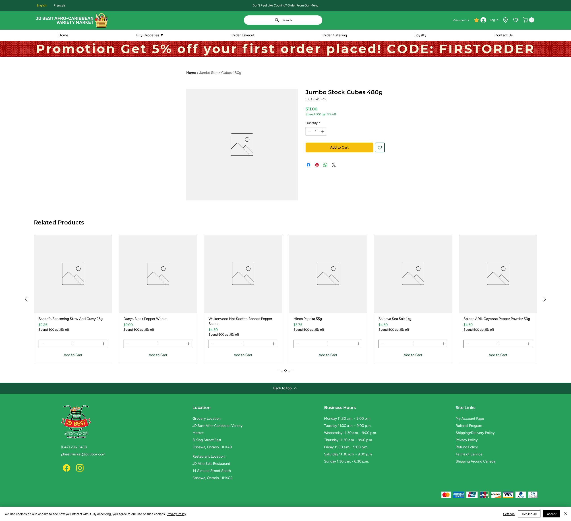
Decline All (529, 514)
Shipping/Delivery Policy (475, 433)
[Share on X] (334, 165)
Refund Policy (467, 447)
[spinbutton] (316, 131)
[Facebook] (66, 467)
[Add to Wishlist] (380, 147)
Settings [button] (509, 514)
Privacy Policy (467, 440)
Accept (552, 514)
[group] (285, 299)
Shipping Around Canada (475, 461)
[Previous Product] (26, 299)
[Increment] (322, 131)
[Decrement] (309, 131)
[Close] (565, 513)
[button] (529, 20)
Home (191, 73)
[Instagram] (79, 467)
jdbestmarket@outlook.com (83, 454)
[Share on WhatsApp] (325, 165)
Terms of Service (469, 454)
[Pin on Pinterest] (317, 165)
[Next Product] (545, 299)
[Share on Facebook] (308, 165)
